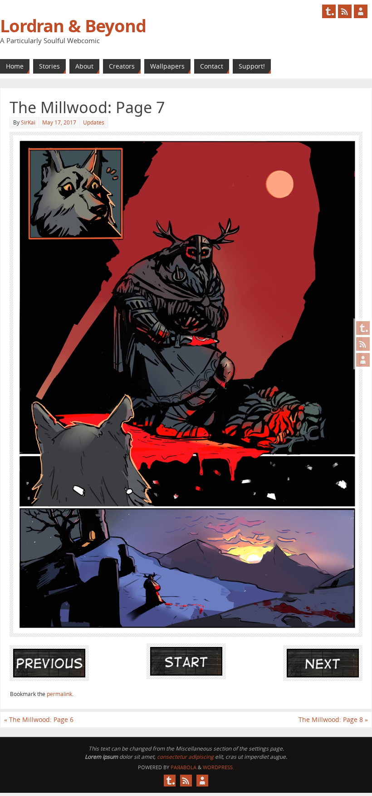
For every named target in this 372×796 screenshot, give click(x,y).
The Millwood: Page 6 (38, 719)
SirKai (28, 122)
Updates (93, 122)
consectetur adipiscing (185, 757)
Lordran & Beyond (73, 25)
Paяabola (183, 767)
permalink (59, 694)
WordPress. (218, 767)
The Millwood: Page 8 (333, 719)
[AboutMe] (363, 360)
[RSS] (363, 344)
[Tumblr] (363, 328)
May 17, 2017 (59, 122)
